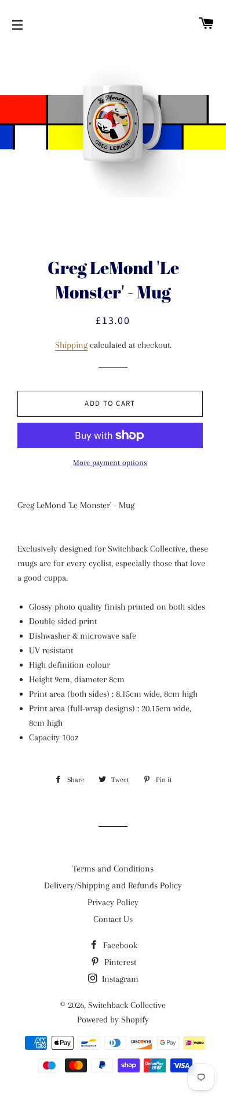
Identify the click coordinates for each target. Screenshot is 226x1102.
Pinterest (119, 962)
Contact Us (113, 919)
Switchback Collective (127, 1005)
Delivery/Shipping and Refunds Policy (113, 885)
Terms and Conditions (113, 868)
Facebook (119, 945)
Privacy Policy (113, 902)
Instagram (119, 979)
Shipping (71, 345)
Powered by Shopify (113, 1019)
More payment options (110, 462)
